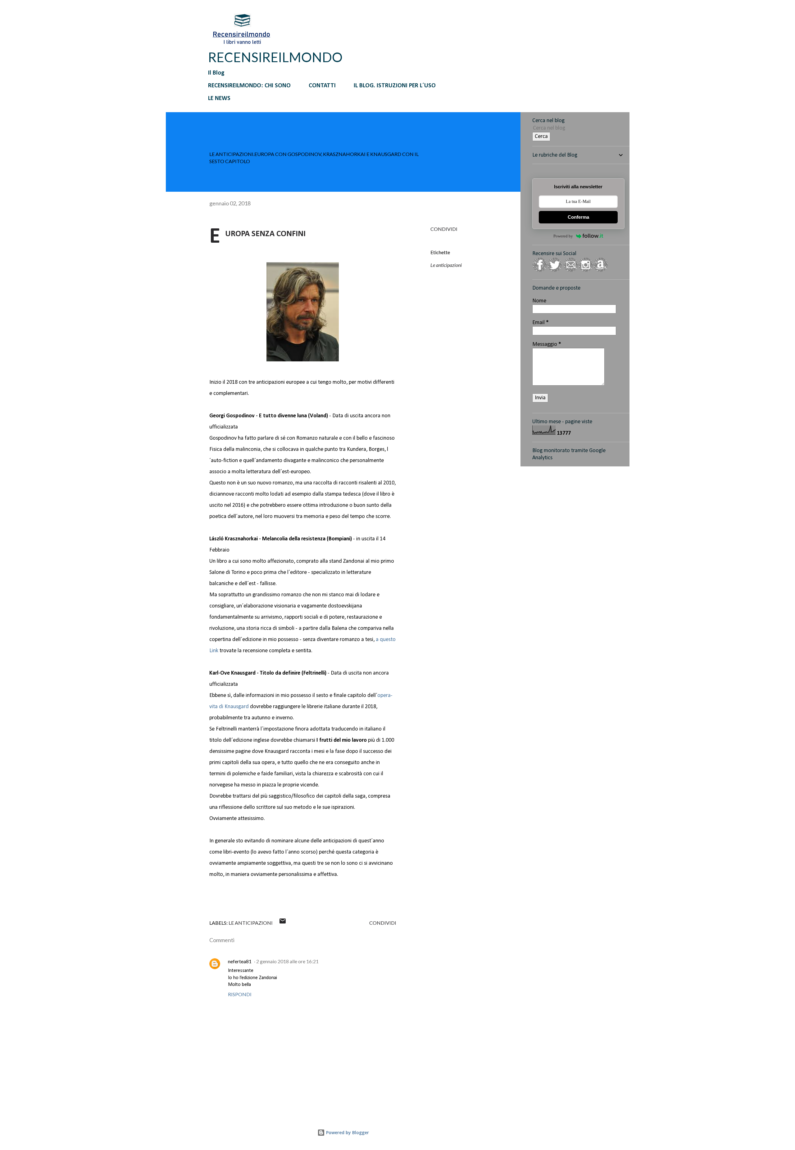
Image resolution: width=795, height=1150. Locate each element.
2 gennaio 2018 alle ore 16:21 (287, 961)
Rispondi (240, 994)
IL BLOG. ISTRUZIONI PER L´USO (395, 86)
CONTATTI (322, 86)
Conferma (578, 217)
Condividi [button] (443, 229)
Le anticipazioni (446, 265)
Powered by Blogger (347, 1132)
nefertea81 (240, 961)
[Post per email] (282, 923)
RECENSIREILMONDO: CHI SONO (249, 86)
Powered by (563, 236)
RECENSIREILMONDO (275, 57)
